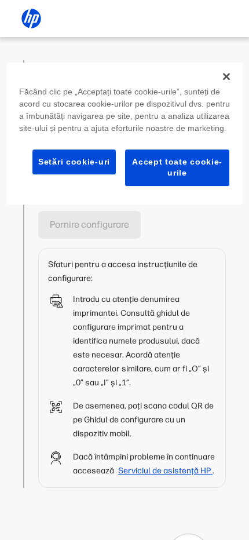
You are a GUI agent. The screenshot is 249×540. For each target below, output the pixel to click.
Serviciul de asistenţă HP (165, 471)
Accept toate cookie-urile (177, 167)
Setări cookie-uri (74, 161)
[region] (124, 134)
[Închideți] (226, 76)
